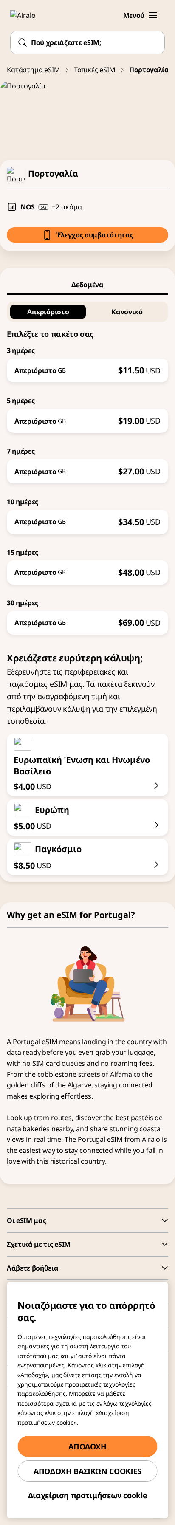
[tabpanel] (87, 465)
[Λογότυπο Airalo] (27, 15)
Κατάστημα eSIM (33, 69)
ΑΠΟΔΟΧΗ (87, 1446)
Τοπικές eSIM (95, 69)
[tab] (87, 284)
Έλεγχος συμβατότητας (94, 235)
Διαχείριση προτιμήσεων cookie (87, 1495)
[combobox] (87, 42)
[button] (153, 15)
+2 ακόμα (67, 207)
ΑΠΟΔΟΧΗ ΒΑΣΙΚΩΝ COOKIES (87, 1471)
